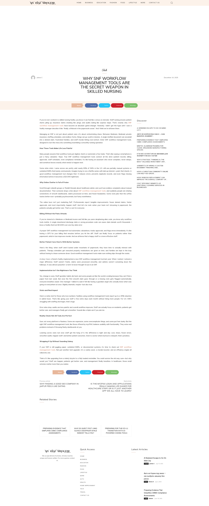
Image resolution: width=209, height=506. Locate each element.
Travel (146, 463)
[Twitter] (62, 466)
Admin (151, 498)
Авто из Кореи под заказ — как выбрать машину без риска (155, 476)
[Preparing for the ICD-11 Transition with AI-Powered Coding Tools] (116, 415)
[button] (172, 3)
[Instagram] (57, 466)
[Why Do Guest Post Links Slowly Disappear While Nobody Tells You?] (86, 415)
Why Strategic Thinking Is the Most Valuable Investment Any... (151, 160)
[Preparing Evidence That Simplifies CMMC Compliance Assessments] (55, 415)
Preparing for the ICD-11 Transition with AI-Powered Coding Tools (116, 430)
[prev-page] (138, 191)
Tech (104, 70)
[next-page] (141, 191)
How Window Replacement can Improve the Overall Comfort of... (152, 178)
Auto (146, 481)
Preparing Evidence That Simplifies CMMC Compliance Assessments (54, 430)
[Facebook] (52, 466)
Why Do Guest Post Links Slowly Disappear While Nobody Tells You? (85, 430)
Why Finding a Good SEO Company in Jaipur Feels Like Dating (59, 384)
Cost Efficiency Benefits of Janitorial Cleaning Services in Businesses (150, 185)
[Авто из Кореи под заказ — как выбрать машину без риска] (137, 476)
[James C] (33, 77)
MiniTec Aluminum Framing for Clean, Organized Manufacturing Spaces (151, 148)
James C (40, 77)
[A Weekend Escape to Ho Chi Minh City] (137, 461)
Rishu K (151, 481)
